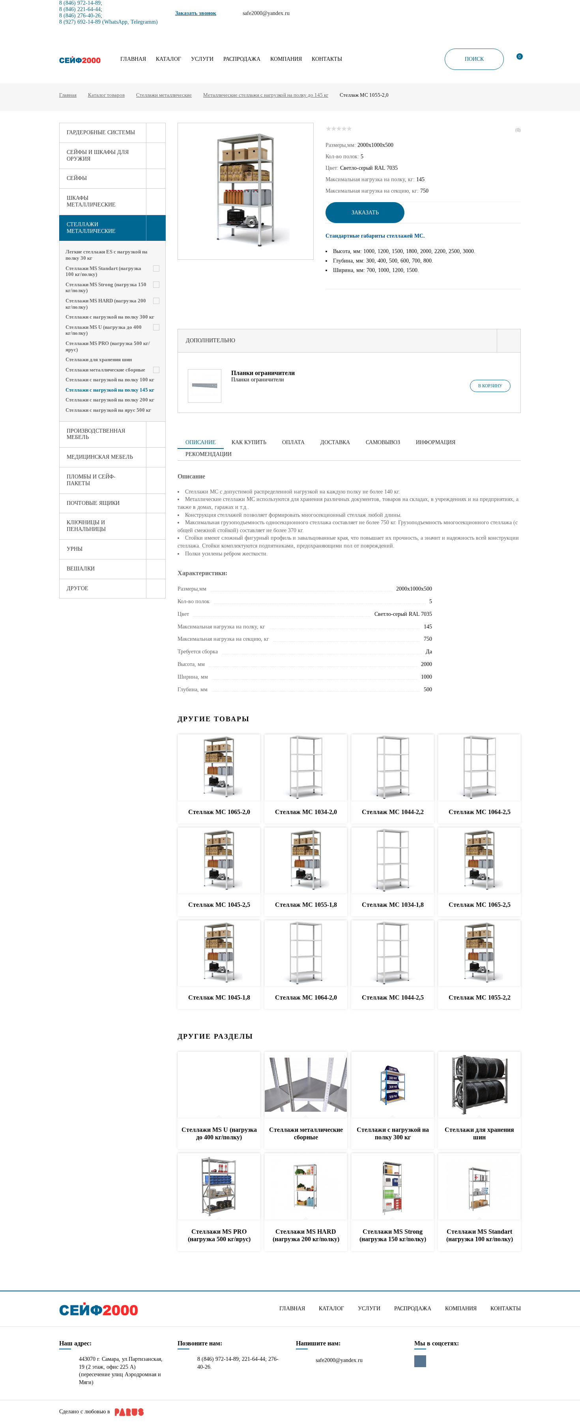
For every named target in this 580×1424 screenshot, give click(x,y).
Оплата (293, 442)
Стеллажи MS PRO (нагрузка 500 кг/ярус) (107, 346)
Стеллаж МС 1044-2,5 (393, 997)
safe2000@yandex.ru (339, 1360)
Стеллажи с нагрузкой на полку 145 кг (109, 390)
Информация (435, 442)
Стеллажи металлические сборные (105, 370)
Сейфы (77, 178)
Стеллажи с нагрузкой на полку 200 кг (109, 400)
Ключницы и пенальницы (86, 526)
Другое (77, 588)
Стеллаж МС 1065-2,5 (480, 904)
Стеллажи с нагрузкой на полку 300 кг (109, 317)
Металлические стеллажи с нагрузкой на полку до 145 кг (265, 95)
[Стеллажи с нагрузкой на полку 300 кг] (392, 1085)
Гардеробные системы (101, 132)
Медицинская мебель (100, 457)
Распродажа (241, 59)
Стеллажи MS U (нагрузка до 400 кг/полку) (103, 330)
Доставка (335, 442)
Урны (74, 549)
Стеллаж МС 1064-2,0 (306, 997)
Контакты (327, 59)
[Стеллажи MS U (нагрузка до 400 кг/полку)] (219, 1085)
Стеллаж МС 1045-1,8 (219, 997)
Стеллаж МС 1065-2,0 (219, 812)
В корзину (490, 385)
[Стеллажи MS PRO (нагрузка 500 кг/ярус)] (219, 1186)
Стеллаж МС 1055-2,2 (480, 997)
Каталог (168, 59)
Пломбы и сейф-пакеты (91, 480)
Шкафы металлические (91, 201)
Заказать (365, 213)
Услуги (202, 59)
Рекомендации (208, 454)
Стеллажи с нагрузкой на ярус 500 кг (108, 410)
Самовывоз (383, 442)
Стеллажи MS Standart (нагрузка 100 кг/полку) (103, 271)
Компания (286, 59)
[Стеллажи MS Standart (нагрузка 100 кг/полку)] (479, 1186)
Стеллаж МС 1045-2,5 (219, 904)
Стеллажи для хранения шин (98, 359)
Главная (133, 59)
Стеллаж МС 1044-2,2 (393, 812)
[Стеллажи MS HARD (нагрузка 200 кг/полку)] (306, 1186)
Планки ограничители (263, 373)
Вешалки (81, 569)
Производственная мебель (96, 434)
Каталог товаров (106, 95)
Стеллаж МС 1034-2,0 (306, 812)
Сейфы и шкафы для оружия (98, 155)
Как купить (249, 442)
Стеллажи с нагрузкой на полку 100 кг (109, 380)
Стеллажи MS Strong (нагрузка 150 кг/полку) (105, 287)
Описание (200, 442)
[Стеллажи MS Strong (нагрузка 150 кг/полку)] (392, 1186)
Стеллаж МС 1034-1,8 (393, 904)
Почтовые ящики (93, 503)
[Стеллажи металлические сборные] (306, 1085)
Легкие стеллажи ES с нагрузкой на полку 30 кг (106, 255)
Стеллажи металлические (164, 95)
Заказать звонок (195, 13)
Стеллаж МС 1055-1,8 (306, 904)
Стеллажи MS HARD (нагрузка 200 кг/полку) (105, 304)
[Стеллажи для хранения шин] (479, 1085)
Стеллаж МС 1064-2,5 (480, 812)
